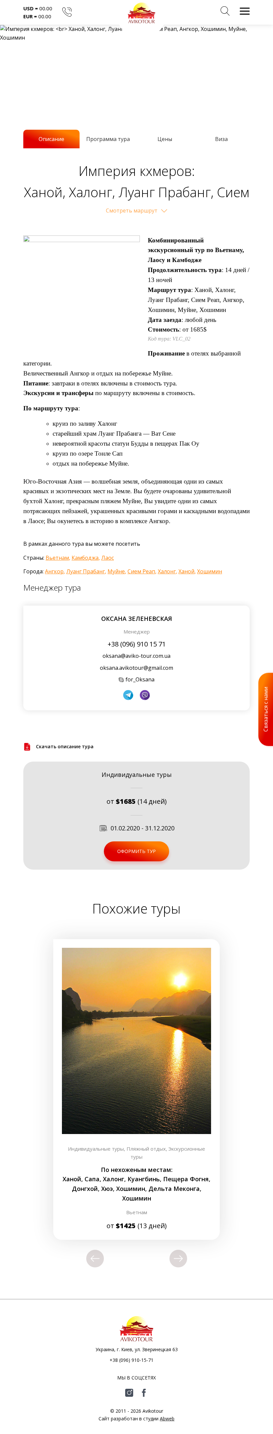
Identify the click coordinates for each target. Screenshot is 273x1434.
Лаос (107, 557)
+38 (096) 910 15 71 (137, 644)
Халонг (167, 571)
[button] (225, 12)
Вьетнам (57, 557)
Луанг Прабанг (85, 571)
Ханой (186, 571)
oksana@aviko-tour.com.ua (136, 655)
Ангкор (54, 571)
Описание (51, 139)
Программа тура (108, 139)
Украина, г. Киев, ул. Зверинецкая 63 (137, 1349)
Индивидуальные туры (137, 775)
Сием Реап (141, 571)
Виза (221, 139)
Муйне (116, 571)
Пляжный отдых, (147, 1148)
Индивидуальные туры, (97, 1148)
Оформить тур (136, 851)
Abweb (167, 1418)
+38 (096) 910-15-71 (131, 1360)
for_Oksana (140, 679)
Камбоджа (85, 557)
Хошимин (209, 571)
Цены (164, 139)
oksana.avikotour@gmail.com (136, 667)
